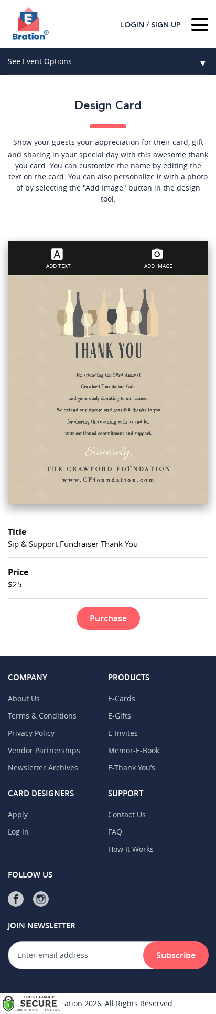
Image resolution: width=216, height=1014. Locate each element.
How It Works (131, 849)
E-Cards (121, 698)
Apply (18, 814)
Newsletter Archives (43, 768)
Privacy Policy (31, 733)
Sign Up (166, 25)
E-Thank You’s (131, 768)
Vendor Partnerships (44, 750)
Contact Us (127, 814)
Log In (18, 832)
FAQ (115, 832)
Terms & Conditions (42, 716)
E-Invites (123, 733)
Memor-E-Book (133, 750)
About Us (24, 698)
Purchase (108, 618)
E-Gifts (119, 716)
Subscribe (176, 955)
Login (132, 25)
